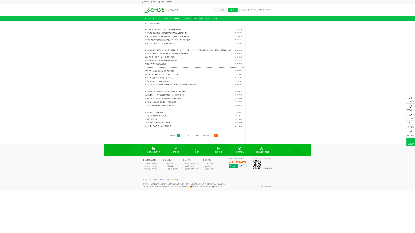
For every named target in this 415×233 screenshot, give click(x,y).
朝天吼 (244, 10)
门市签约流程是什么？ (191, 169)
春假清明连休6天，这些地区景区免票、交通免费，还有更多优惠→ (167, 53)
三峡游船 (154, 180)
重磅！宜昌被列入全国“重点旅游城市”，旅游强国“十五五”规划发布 (167, 36)
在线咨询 (234, 166)
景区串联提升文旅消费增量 (154, 112)
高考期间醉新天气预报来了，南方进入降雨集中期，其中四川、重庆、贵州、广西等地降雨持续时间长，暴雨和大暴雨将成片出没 (188, 50)
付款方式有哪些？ (210, 163)
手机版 (155, 2)
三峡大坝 (249, 10)
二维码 (162, 2)
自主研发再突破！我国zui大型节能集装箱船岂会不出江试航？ (165, 91)
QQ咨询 (411, 101)
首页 (146, 23)
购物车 (170, 2)
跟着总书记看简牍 (151, 119)
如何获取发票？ (209, 169)
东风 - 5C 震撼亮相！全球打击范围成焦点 (159, 78)
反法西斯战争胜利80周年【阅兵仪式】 (158, 81)
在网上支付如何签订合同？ (192, 163)
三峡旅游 (167, 180)
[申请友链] (175, 180)
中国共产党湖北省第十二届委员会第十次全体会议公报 (163, 98)
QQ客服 (244, 166)
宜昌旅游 (255, 10)
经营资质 (147, 166)
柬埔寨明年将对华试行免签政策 (155, 64)
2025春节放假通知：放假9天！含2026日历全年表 (162, 74)
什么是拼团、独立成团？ (172, 169)
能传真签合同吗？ (190, 166)
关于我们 (147, 163)
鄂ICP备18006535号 (183, 186)
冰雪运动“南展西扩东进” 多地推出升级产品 (159, 105)
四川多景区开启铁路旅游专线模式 (156, 116)
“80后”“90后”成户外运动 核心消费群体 (158, 123)
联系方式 (147, 169)
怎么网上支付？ (209, 166)
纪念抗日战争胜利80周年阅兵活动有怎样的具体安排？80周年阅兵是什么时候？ (171, 85)
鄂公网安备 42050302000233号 (201, 186)
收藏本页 (146, 2)
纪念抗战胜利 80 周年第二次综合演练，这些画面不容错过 (164, 95)
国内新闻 (158, 23)
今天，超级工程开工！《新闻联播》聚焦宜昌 (160, 43)
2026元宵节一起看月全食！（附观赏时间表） (160, 57)
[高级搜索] (239, 10)
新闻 (151, 23)
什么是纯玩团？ (169, 166)
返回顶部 (411, 144)
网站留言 (154, 169)
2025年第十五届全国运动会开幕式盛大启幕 (159, 71)
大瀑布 (268, 10)
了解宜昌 (154, 163)
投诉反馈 (410, 135)
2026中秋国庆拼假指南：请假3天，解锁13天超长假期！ (164, 29)
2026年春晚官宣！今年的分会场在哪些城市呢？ (161, 60)
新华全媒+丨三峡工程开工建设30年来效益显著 (160, 102)
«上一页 (172, 135)
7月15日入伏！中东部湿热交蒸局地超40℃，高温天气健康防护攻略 (167, 40)
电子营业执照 (218, 186)
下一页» (198, 135)
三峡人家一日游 (146, 180)
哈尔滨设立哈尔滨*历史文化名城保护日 (158, 126)
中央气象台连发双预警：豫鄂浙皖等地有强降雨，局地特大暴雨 (166, 33)
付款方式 (154, 166)
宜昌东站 (262, 10)
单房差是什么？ (169, 163)
